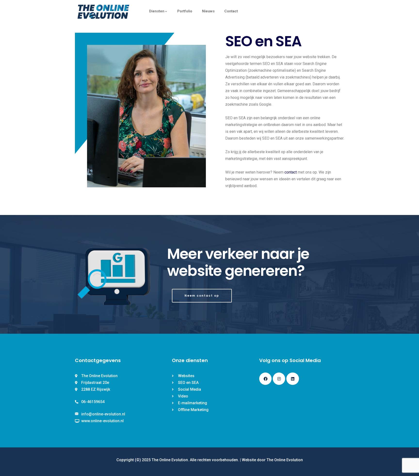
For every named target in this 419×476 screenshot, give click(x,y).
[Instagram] (279, 379)
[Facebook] (265, 379)
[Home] (103, 12)
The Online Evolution (284, 460)
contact (291, 172)
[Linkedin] (292, 379)
